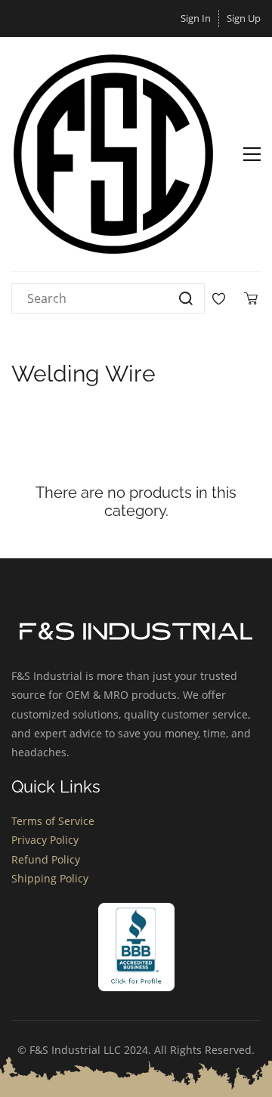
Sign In (196, 18)
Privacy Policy (45, 840)
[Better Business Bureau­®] (136, 912)
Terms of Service (52, 821)
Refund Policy (45, 859)
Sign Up (244, 18)
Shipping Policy (49, 878)
